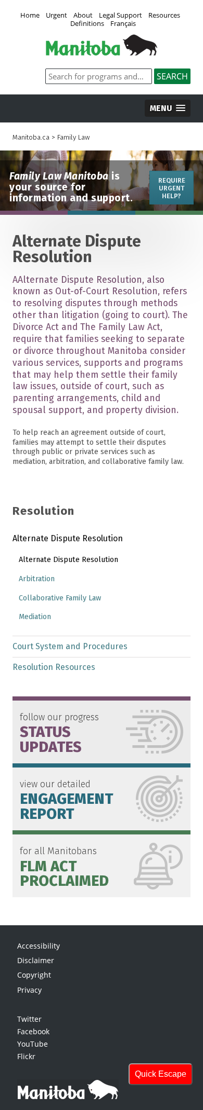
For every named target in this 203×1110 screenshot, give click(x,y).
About (83, 15)
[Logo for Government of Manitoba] (101, 53)
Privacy (29, 990)
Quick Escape (160, 1074)
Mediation (35, 616)
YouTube (32, 1044)
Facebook (33, 1031)
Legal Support (120, 15)
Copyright (34, 975)
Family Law (73, 137)
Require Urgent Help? (171, 188)
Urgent (56, 15)
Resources (164, 15)
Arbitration (37, 578)
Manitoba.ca (30, 137)
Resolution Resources (53, 667)
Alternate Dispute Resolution (67, 538)
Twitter (29, 1019)
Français (123, 23)
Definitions (87, 23)
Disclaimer (35, 960)
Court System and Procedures (70, 646)
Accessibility (38, 946)
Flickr (26, 1056)
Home (30, 15)
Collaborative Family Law (60, 598)
